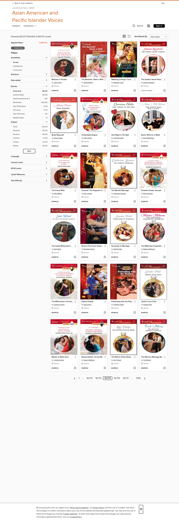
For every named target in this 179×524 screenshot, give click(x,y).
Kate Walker (58, 194)
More (29, 151)
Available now (18, 66)
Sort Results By (141, 36)
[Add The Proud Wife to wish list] (74, 201)
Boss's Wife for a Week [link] (150, 135)
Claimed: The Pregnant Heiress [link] (92, 190)
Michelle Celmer (89, 249)
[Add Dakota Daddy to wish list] (104, 312)
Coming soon (17, 70)
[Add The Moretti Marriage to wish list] (134, 201)
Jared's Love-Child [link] (148, 302)
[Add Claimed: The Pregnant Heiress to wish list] (104, 201)
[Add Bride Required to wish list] (74, 146)
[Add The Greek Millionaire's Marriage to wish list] (74, 257)
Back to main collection (23, 3)
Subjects (16, 26)
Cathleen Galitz (118, 305)
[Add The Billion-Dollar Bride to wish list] (134, 368)
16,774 (98, 378)
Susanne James (59, 305)
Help (162, 3)
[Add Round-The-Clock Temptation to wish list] (104, 257)
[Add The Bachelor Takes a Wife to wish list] (104, 90)
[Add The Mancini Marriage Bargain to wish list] (164, 368)
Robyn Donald (148, 194)
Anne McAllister (148, 138)
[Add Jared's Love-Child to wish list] (164, 312)
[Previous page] (74, 378)
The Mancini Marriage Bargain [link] (152, 357)
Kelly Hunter (88, 138)
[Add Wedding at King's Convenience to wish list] (134, 90)
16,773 (90, 378)
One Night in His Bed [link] (120, 135)
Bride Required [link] (58, 135)
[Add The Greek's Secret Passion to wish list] (164, 90)
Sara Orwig (87, 305)
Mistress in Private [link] (59, 79)
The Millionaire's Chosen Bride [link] (63, 302)
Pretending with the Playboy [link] (122, 302)
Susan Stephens (89, 360)
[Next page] (144, 378)
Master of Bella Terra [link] (60, 357)
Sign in (159, 26)
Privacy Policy (98, 507)
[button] (137, 26)
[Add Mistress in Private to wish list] (74, 90)
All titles (16, 62)
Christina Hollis (118, 138)
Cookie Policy (75, 517)
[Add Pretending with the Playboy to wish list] (134, 312)
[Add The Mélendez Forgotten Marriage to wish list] (164, 257)
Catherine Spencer (119, 194)
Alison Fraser (58, 138)
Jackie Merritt (88, 83)
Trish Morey (147, 360)
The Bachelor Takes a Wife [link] (92, 79)
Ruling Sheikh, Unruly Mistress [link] (92, 357)
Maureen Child (118, 83)
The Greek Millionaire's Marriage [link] (63, 246)
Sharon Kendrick (148, 83)
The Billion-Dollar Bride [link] (121, 357)
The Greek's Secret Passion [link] (152, 79)
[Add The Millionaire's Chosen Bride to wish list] (74, 312)
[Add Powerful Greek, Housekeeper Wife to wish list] (164, 201)
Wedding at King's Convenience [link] (122, 79)
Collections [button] (29, 26)
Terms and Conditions (79, 507)
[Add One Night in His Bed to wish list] (134, 146)
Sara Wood (57, 249)
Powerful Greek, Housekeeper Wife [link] (152, 190)
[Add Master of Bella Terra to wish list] (74, 368)
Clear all (43, 43)
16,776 (117, 378)
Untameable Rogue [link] (89, 135)
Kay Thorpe (117, 360)
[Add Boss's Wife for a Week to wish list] (164, 146)
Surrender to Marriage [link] (120, 246)
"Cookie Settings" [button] (70, 514)
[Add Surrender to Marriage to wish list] (134, 257)
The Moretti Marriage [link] (120, 190)
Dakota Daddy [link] (87, 302)
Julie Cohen (58, 83)
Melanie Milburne (149, 249)
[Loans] (148, 26)
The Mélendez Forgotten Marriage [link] (152, 246)
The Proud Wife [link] (58, 190)
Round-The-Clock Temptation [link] (92, 246)
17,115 (138, 378)
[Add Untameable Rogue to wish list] (104, 146)
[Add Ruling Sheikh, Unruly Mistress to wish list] (104, 368)
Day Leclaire (88, 194)
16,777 (126, 378)
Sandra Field (117, 249)
